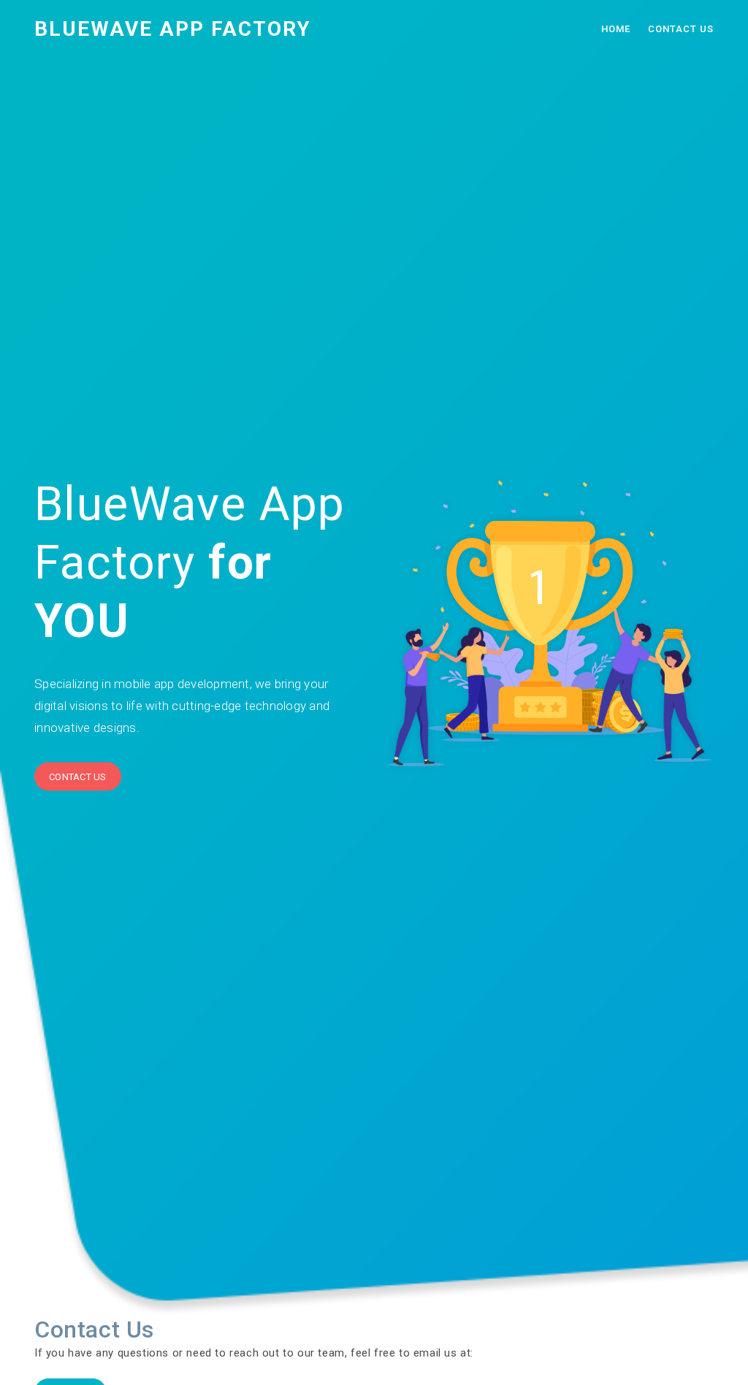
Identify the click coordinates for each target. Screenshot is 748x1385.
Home (615, 28)
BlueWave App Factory (172, 29)
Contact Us (681, 28)
